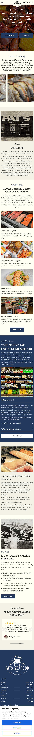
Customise (17, 728)
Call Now (26, 35)
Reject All (17, 733)
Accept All (17, 723)
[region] (17, 721)
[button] (2, 2)
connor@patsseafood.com (16, 499)
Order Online (28, 2)
